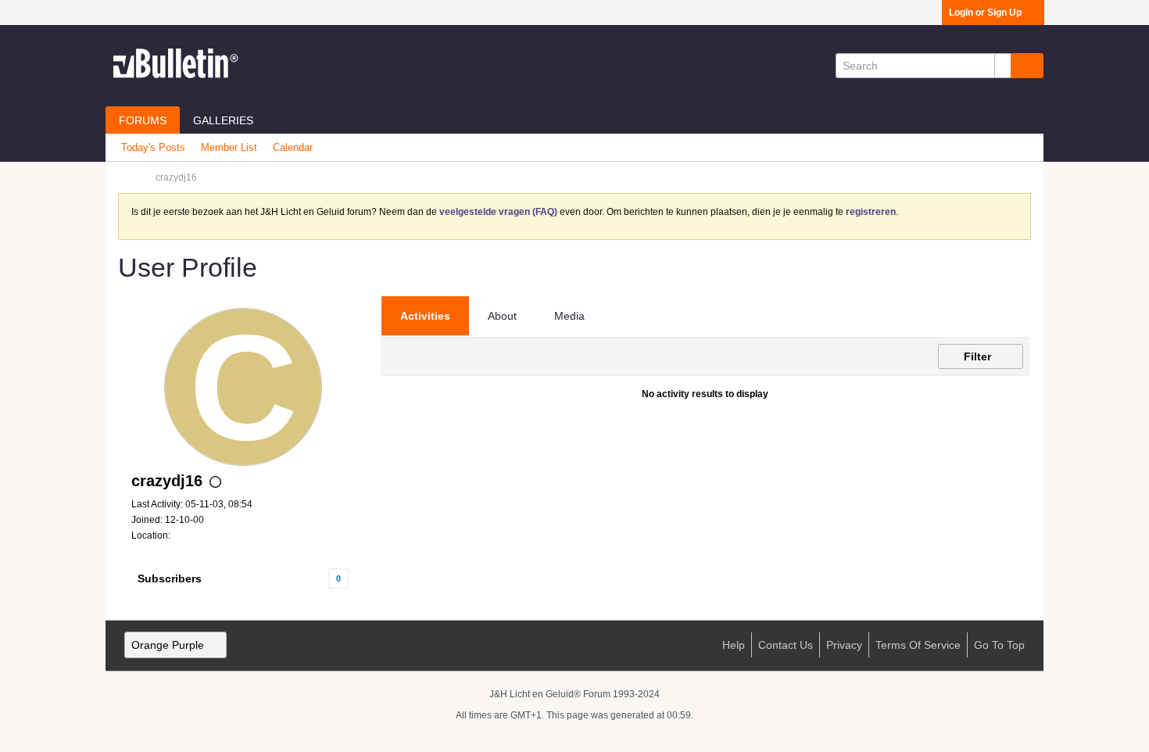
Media (569, 316)
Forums (142, 120)
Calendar (293, 147)
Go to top (999, 645)
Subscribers (170, 578)
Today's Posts (153, 147)
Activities (425, 316)
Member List (229, 147)
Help (733, 645)
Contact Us (785, 645)
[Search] (1027, 65)
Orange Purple (167, 645)
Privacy (844, 645)
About (502, 316)
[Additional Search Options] (1002, 65)
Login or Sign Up (985, 12)
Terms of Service (918, 645)
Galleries (223, 120)
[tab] (425, 315)
